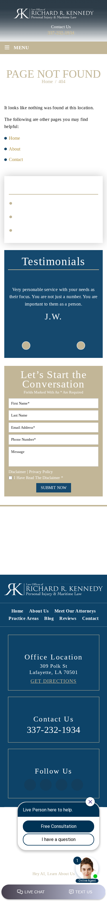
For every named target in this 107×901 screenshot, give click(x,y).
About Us (39, 611)
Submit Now (53, 488)
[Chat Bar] (53, 892)
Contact (90, 618)
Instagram (45, 785)
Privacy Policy (41, 472)
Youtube (77, 785)
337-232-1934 (61, 33)
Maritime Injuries (35, 230)
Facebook (30, 785)
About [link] (14, 149)
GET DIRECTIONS (53, 681)
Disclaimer (17, 472)
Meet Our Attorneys (75, 611)
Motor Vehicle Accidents (42, 216)
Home (17, 611)
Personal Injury (32, 203)
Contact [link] (16, 159)
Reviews (67, 618)
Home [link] (14, 138)
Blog (49, 618)
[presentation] (26, 345)
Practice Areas (24, 618)
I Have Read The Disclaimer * (38, 478)
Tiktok (61, 785)
